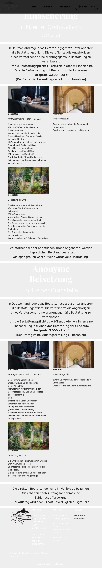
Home (33, 7)
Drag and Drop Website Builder (51, 564)
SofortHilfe (88, 7)
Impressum (79, 518)
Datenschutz (80, 515)
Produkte (63, 7)
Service (46, 7)
